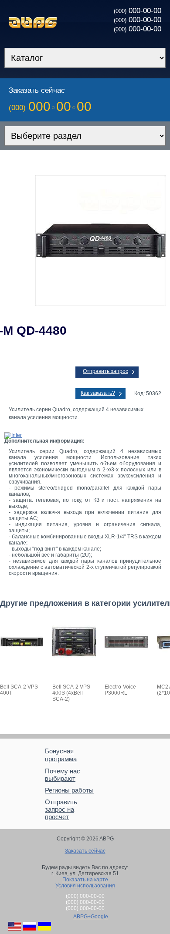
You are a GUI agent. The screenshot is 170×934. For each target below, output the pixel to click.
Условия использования (85, 886)
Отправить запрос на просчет (61, 809)
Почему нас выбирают (62, 774)
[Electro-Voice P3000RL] (126, 662)
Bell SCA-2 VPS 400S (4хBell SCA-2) (71, 693)
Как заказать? (98, 393)
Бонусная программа (61, 755)
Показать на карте (85, 880)
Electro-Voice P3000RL (120, 690)
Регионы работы (69, 790)
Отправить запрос (105, 371)
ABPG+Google (90, 917)
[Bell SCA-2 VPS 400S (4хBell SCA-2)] (74, 662)
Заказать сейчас (85, 851)
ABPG (33, 22)
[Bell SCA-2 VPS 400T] (22, 662)
